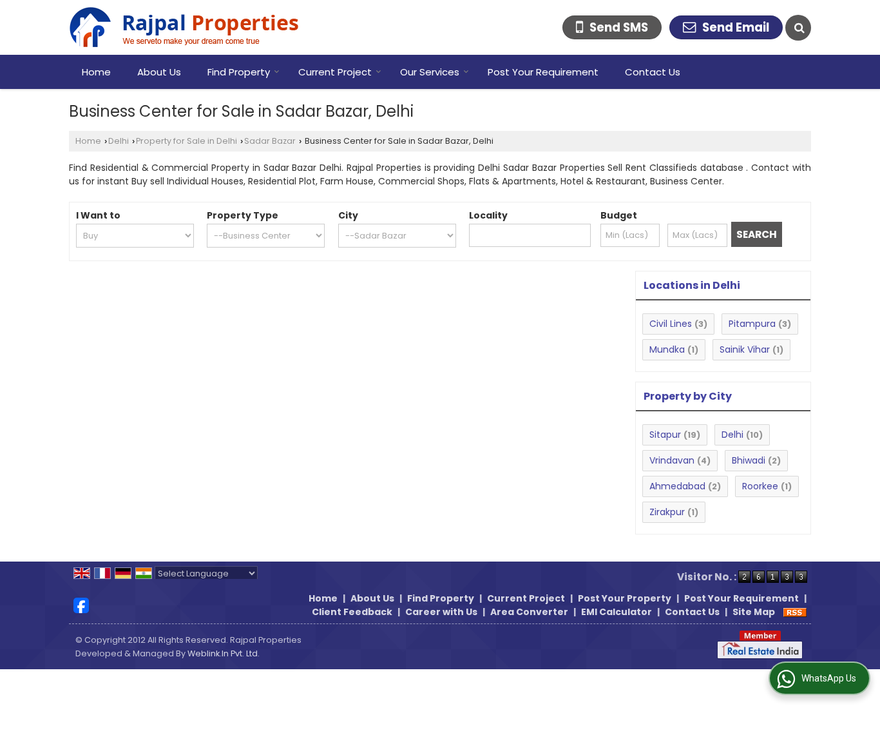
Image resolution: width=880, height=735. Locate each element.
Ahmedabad (677, 486)
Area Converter (529, 611)
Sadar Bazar (270, 140)
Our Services (429, 72)
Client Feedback (352, 611)
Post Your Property (624, 598)
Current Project (335, 72)
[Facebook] (81, 604)
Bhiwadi (748, 460)
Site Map (753, 611)
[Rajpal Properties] (184, 27)
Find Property (238, 72)
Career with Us (441, 611)
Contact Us (652, 72)
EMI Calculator (616, 611)
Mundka (667, 349)
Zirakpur (667, 511)
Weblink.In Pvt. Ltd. (223, 653)
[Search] (798, 28)
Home (96, 72)
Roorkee (760, 486)
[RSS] (795, 611)
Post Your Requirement (543, 72)
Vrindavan (671, 460)
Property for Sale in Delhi (186, 140)
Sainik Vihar (745, 349)
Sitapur (665, 434)
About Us (159, 72)
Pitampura (752, 323)
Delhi (118, 140)
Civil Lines (670, 323)
